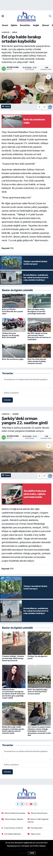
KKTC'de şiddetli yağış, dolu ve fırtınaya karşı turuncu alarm (38, 692)
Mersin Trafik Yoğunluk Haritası (38, 820)
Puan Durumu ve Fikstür (13, 828)
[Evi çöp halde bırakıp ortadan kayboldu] (26, 88)
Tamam (31, 853)
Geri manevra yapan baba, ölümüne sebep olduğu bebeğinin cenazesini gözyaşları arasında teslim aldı (39, 731)
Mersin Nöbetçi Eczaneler (15, 813)
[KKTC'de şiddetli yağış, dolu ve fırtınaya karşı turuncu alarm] (39, 676)
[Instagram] (27, 804)
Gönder (7, 400)
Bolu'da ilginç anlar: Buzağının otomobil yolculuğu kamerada (36, 312)
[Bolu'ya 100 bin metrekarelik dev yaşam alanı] (14, 301)
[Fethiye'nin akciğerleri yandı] (39, 643)
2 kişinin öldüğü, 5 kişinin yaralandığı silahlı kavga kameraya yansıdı (13, 658)
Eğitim (14, 25)
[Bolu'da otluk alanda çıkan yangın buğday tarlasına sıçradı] (39, 351)
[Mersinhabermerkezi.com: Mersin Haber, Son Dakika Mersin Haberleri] (26, 16)
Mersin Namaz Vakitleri (14, 819)
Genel (5, 25)
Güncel (45, 25)
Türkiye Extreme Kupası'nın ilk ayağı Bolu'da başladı (10, 335)
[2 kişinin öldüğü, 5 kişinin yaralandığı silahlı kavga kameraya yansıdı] (14, 643)
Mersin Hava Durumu (39, 813)
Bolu (14, 32)
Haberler (5, 32)
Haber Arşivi (35, 834)
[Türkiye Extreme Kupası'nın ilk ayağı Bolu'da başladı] (14, 325)
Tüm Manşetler (36, 828)
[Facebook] (18, 804)
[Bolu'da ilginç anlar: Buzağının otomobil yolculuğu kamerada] (39, 301)
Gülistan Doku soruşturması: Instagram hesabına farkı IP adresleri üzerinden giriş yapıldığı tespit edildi (13, 694)
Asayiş (15, 414)
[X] (22, 804)
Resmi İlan (25, 25)
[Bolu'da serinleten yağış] (14, 351)
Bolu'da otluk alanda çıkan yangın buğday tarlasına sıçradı (37, 361)
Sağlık (36, 25)
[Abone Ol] (50, 107)
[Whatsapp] (35, 804)
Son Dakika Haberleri (12, 834)
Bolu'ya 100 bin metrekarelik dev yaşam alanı (12, 312)
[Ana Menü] (3, 16)
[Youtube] (31, 804)
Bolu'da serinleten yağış (12, 359)
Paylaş (7, 106)
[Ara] (50, 16)
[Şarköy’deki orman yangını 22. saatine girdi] (26, 456)
